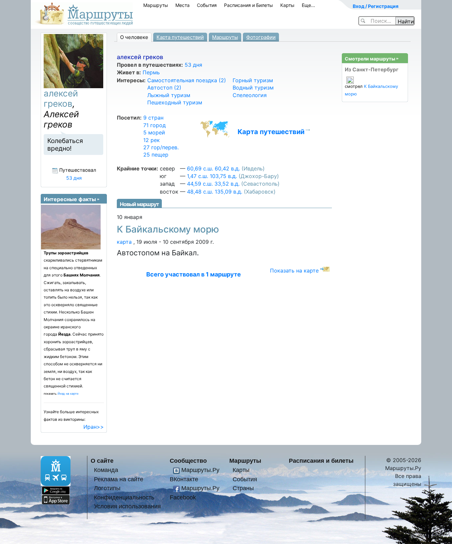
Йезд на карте (68, 393)
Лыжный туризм (168, 95)
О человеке (134, 37)
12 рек (151, 140)
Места (182, 5)
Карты (287, 5)
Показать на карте (294, 270)
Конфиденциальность (124, 497)
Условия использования (127, 506)
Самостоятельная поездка (186, 80)
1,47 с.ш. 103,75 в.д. (212, 176)
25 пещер (155, 154)
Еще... (308, 5)
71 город (154, 125)
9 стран (153, 117)
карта (124, 241)
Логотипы (107, 488)
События (207, 5)
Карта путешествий (180, 37)
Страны (243, 488)
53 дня (193, 64)
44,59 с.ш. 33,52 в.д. (213, 183)
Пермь (151, 72)
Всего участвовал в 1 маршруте (193, 274)
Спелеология (250, 95)
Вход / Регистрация (375, 6)
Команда (106, 469)
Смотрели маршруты (370, 58)
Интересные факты (70, 199)
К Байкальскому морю (168, 229)
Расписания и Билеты (248, 5)
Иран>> (93, 426)
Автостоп (164, 87)
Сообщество (188, 460)
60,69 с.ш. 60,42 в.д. (213, 168)
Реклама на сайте (118, 479)
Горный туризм (253, 80)
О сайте (102, 460)
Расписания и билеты (321, 460)
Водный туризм (253, 87)
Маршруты (155, 5)
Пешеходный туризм (174, 102)
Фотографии (261, 37)
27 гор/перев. (161, 147)
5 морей (154, 132)
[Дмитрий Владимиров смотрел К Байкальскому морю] (350, 80)
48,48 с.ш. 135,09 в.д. (214, 191)
